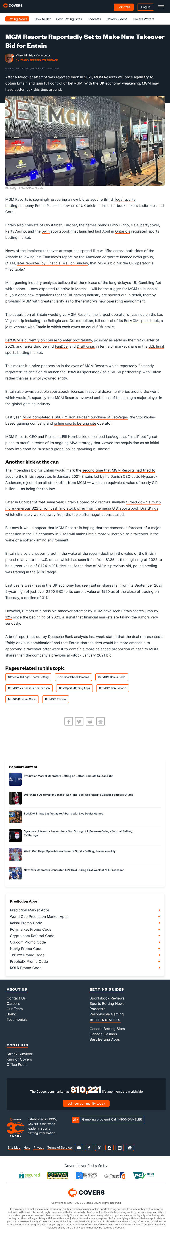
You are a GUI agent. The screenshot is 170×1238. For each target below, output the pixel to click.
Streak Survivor (20, 1054)
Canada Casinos (103, 1034)
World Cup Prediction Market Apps (39, 916)
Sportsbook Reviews (107, 998)
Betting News (17, 19)
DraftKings (86, 346)
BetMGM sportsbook (141, 320)
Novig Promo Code (26, 948)
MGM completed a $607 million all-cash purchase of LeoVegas (75, 417)
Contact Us (16, 998)
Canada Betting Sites (107, 1028)
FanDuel (61, 346)
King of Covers (19, 1059)
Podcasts (94, 19)
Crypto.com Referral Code (32, 936)
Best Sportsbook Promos (73, 677)
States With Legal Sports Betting (28, 677)
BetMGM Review (55, 699)
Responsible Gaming (107, 1014)
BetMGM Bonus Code (111, 677)
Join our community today (86, 1103)
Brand (11, 1014)
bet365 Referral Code (22, 699)
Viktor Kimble (24, 55)
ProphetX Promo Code (29, 961)
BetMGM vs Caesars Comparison (29, 688)
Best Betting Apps (105, 1039)
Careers (13, 1003)
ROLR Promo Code (25, 968)
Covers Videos (116, 19)
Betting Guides (107, 989)
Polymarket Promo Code (30, 929)
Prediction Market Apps (30, 910)
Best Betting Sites (69, 19)
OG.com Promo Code (28, 942)
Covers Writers (143, 19)
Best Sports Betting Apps (74, 688)
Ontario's (122, 231)
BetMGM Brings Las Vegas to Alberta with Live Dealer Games (63, 813)
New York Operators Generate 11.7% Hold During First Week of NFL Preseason (74, 870)
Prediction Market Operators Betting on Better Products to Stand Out (69, 776)
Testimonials (17, 1019)
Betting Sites (105, 1019)
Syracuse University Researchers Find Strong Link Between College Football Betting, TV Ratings (78, 833)
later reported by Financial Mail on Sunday (52, 263)
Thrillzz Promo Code (27, 955)
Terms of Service (59, 1147)
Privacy (38, 1147)
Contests (17, 1044)
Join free (124, 7)
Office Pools (17, 1064)
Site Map (14, 1147)
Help (27, 1147)
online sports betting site (75, 423)
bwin (46, 231)
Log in (145, 7)
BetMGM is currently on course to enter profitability (48, 340)
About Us (17, 989)
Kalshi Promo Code (26, 923)
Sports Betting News (107, 1003)
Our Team (15, 1009)
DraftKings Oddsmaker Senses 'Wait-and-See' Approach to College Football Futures (78, 794)
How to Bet (43, 19)
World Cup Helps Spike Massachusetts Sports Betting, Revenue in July (70, 851)
